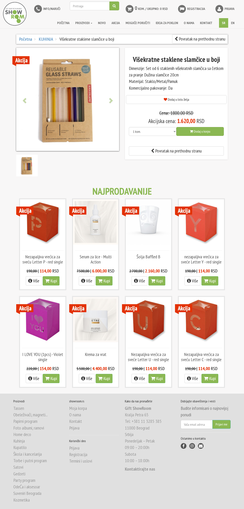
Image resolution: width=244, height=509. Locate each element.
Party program (24, 480)
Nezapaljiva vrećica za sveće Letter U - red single (148, 356)
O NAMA (189, 23)
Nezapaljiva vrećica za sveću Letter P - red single (42, 259)
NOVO (102, 23)
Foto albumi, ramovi (28, 428)
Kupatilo (20, 447)
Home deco (22, 434)
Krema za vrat (95, 354)
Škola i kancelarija (27, 454)
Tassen (18, 408)
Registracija (195, 8)
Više (35, 281)
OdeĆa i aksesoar (26, 487)
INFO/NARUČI (51, 8)
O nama (75, 415)
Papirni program (25, 421)
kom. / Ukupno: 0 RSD (151, 8)
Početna (63, 23)
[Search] (114, 6)
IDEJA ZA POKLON (167, 23)
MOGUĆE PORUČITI (138, 23)
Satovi (18, 467)
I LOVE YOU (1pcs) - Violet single (42, 356)
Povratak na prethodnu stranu (201, 39)
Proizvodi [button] (82, 23)
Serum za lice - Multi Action (96, 259)
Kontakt (75, 421)
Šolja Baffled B (148, 257)
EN (232, 23)
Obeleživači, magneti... (30, 415)
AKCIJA (116, 23)
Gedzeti (19, 474)
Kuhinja (19, 441)
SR (223, 23)
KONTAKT (206, 23)
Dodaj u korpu (201, 131)
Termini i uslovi (80, 461)
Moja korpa (78, 408)
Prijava (229, 8)
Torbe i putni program (30, 461)
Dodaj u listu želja (178, 99)
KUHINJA (45, 39)
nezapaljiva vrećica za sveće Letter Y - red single (201, 259)
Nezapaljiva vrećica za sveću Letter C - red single (201, 356)
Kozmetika (21, 500)
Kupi (53, 281)
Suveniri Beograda (27, 493)
